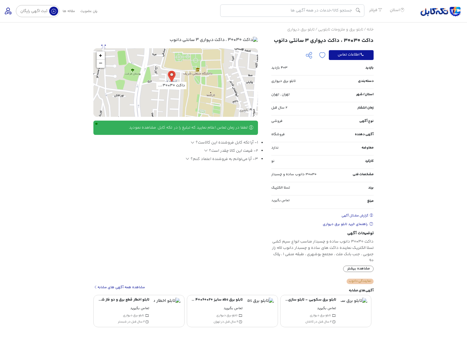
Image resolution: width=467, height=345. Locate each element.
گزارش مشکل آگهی (355, 215)
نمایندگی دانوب (360, 281)
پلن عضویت (89, 11)
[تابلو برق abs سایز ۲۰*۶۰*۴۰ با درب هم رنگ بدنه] (260, 311)
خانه (370, 29)
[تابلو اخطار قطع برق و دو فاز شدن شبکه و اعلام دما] (167, 311)
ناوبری (243, 110)
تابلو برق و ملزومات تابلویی (340, 29)
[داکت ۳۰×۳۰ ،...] (172, 76)
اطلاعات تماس (349, 55)
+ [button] (100, 55)
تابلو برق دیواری (301, 29)
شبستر (122, 321)
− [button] (100, 64)
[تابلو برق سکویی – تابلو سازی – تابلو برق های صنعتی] (354, 311)
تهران (286, 94)
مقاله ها (69, 11)
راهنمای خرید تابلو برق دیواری (346, 224)
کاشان (309, 321)
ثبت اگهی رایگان (34, 11)
